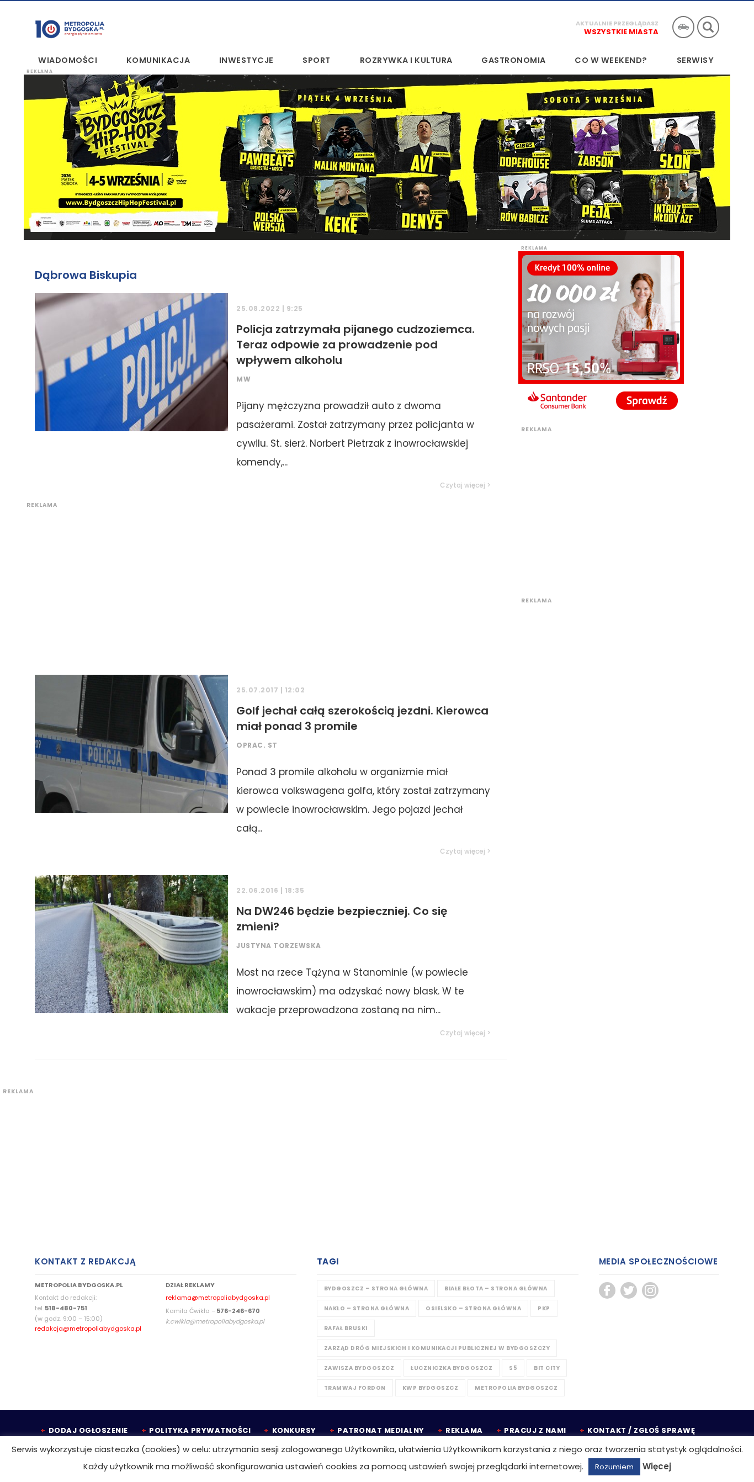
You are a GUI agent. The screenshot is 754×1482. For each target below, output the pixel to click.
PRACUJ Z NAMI (535, 1430)
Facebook (607, 1290)
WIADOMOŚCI (67, 60)
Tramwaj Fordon (355, 1388)
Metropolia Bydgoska (70, 26)
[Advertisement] (265, 586)
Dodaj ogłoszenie (88, 1430)
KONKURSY (294, 1430)
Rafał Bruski (346, 1328)
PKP (544, 1308)
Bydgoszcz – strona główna (376, 1288)
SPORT (316, 60)
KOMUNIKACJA (158, 60)
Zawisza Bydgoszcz (359, 1368)
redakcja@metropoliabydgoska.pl (88, 1328)
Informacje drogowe (683, 27)
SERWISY (695, 60)
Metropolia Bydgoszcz (516, 1388)
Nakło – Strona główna (367, 1308)
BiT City (547, 1368)
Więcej (657, 1466)
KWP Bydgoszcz (430, 1388)
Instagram (650, 1290)
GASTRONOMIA (513, 60)
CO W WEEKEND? (611, 60)
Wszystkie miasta (621, 32)
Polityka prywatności (200, 1430)
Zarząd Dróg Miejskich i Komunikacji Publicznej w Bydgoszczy (437, 1348)
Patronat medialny (380, 1430)
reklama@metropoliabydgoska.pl (218, 1297)
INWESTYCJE (246, 60)
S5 (513, 1368)
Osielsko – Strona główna (473, 1308)
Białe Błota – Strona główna (496, 1288)
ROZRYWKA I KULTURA (406, 60)
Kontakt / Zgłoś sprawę (641, 1430)
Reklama (464, 1430)
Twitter (628, 1290)
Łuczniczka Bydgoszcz (451, 1368)
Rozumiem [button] (614, 1467)
